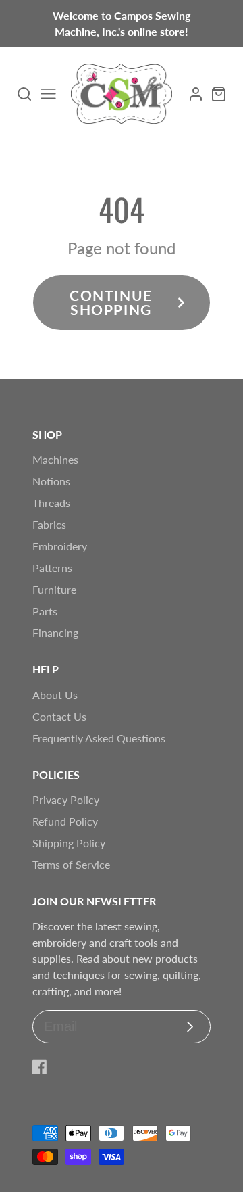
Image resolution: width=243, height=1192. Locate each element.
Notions (51, 481)
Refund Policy (65, 821)
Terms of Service (71, 864)
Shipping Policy (68, 842)
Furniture (54, 589)
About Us (55, 694)
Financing (55, 632)
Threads (51, 502)
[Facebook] (39, 1066)
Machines (55, 459)
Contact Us (59, 716)
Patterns (52, 567)
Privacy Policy (65, 799)
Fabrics (49, 524)
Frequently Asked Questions (98, 738)
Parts (44, 610)
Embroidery (59, 546)
